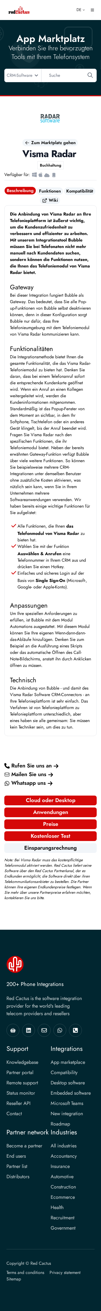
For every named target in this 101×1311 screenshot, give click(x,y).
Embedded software (71, 1093)
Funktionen (50, 191)
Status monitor (20, 1093)
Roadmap (60, 1123)
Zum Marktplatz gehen (53, 143)
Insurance (60, 1166)
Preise (50, 824)
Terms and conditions (25, 1272)
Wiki (52, 200)
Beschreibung (20, 190)
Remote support (22, 1082)
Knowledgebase (22, 1062)
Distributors (17, 1176)
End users (16, 1156)
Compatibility (64, 1072)
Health (57, 1207)
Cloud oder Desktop (50, 800)
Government (63, 1227)
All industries (63, 1145)
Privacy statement (65, 1272)
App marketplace (68, 1062)
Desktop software (68, 1082)
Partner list (16, 1166)
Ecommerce (63, 1197)
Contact (14, 1113)
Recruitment (62, 1217)
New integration (67, 1113)
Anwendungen (50, 812)
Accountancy (64, 1156)
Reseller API (18, 1103)
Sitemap (13, 1279)
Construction (63, 1186)
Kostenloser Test (50, 836)
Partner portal (19, 1072)
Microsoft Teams (67, 1103)
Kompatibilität (79, 191)
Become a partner (24, 1145)
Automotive (62, 1176)
